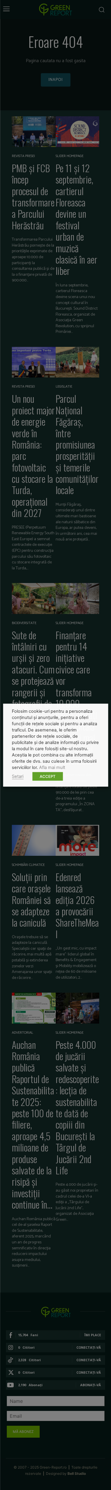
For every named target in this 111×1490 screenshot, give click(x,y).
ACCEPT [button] (47, 776)
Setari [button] (17, 776)
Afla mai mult (52, 767)
